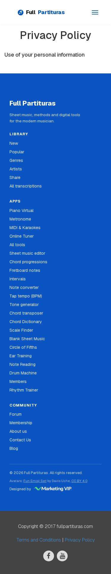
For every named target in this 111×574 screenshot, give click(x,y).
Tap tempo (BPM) (25, 296)
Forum (15, 414)
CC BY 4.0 (79, 480)
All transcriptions (25, 186)
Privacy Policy (80, 540)
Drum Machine (23, 373)
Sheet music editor (27, 253)
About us (18, 431)
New (13, 143)
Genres (16, 160)
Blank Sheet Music (27, 338)
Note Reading (22, 364)
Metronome (20, 219)
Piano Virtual (21, 210)
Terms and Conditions (38, 540)
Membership (20, 422)
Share (14, 177)
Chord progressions (28, 261)
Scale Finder (21, 330)
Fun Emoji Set (34, 480)
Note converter (24, 287)
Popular (16, 151)
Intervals (17, 279)
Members (18, 381)
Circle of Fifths (23, 347)
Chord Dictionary (25, 321)
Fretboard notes (24, 270)
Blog (13, 448)
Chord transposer (26, 313)
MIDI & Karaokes (25, 227)
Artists (15, 169)
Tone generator (24, 304)
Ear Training (20, 355)
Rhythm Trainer (23, 390)
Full (45, 12)
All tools (17, 244)
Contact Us (20, 440)
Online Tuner (21, 236)
